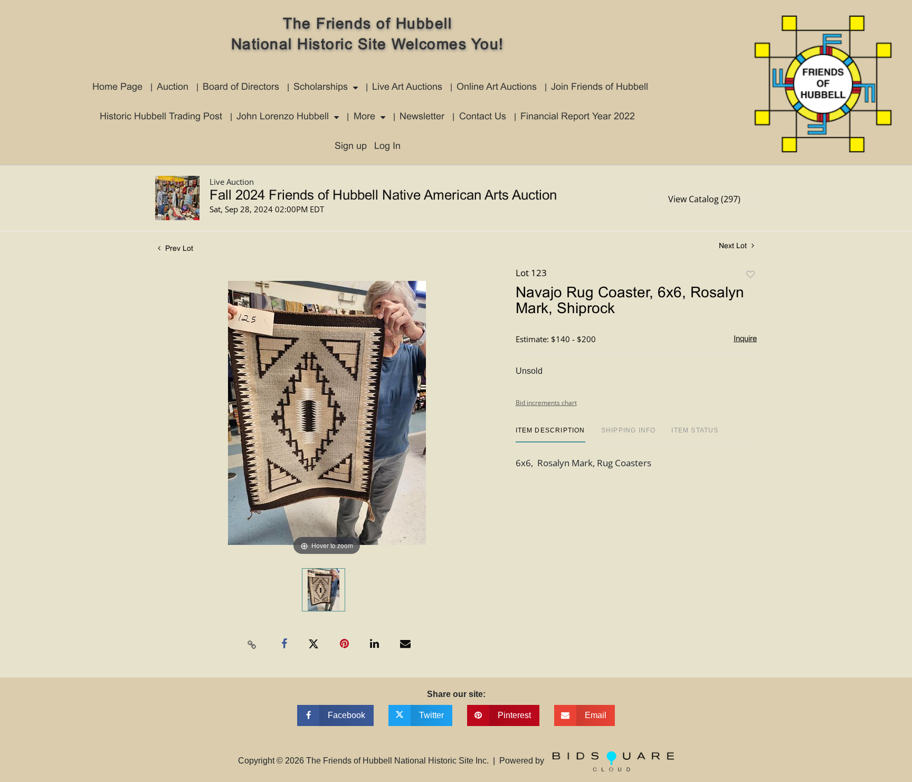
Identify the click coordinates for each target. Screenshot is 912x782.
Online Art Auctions (497, 87)
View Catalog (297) (704, 199)
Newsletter (422, 116)
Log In (387, 146)
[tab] (550, 434)
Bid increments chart (546, 402)
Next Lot (734, 246)
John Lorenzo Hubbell (282, 116)
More (364, 116)
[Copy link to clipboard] (252, 644)
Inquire (745, 339)
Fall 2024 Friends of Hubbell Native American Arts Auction (383, 196)
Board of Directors (241, 87)
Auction (172, 87)
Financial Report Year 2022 (577, 116)
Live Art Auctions (407, 87)
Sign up (351, 146)
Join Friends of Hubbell (599, 87)
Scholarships (320, 87)
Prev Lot (178, 249)
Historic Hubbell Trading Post (161, 116)
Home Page (117, 87)
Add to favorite (750, 274)
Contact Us (482, 116)
